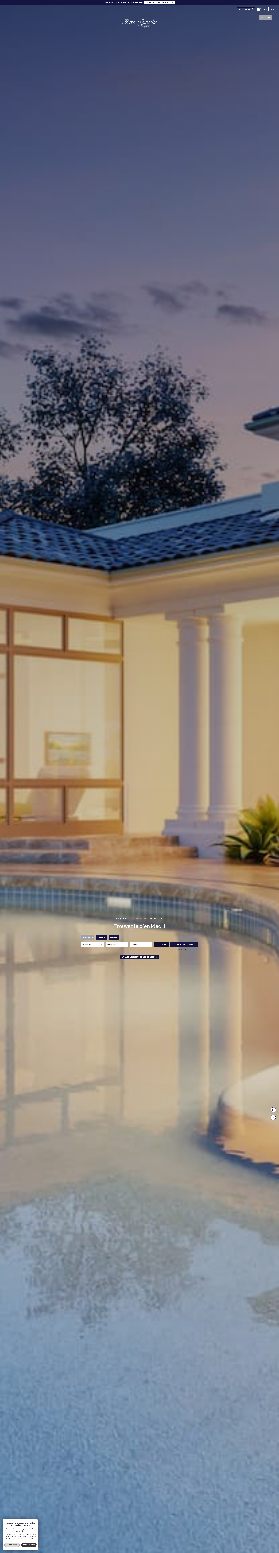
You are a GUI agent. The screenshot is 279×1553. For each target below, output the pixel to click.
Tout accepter (29, 1545)
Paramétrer (12, 1545)
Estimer (113, 937)
